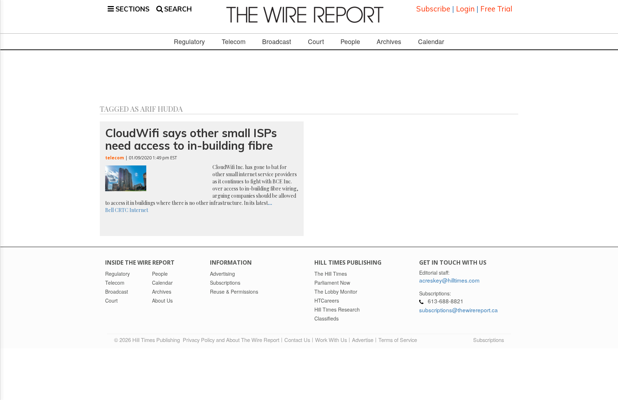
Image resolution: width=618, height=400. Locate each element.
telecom (114, 158)
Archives (389, 41)
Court (316, 41)
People (350, 41)
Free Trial (496, 8)
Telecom (234, 41)
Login (465, 8)
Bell (109, 210)
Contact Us (297, 339)
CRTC (121, 210)
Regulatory (189, 41)
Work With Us (331, 339)
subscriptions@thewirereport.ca (458, 310)
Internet (138, 210)
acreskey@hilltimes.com (449, 280)
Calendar (431, 41)
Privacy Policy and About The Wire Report (231, 339)
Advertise (362, 339)
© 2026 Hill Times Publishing (148, 339)
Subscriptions (488, 339)
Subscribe (433, 8)
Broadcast (276, 41)
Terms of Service (397, 339)
